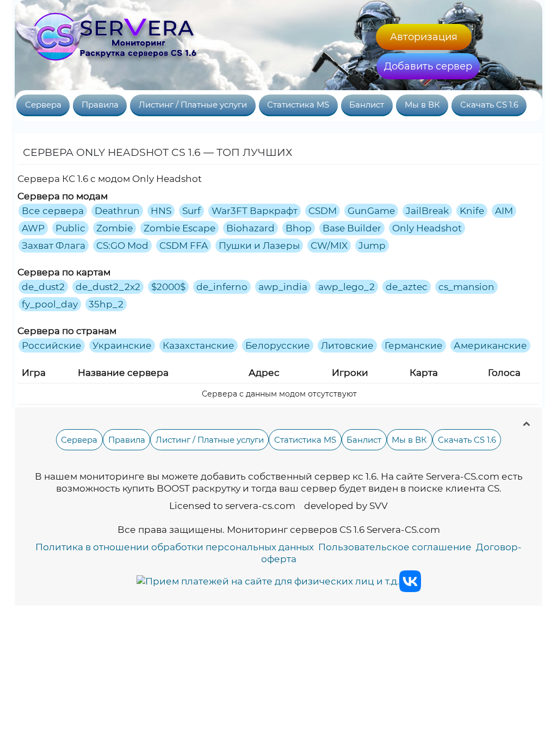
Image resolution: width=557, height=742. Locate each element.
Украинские (122, 345)
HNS (161, 210)
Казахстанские (198, 345)
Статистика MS (298, 104)
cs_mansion (466, 286)
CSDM (322, 210)
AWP (33, 228)
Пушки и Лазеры (259, 245)
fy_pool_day (50, 304)
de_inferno (221, 286)
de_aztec (407, 286)
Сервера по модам (62, 196)
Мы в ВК (422, 104)
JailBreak (427, 210)
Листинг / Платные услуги (193, 104)
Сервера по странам (66, 330)
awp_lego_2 (346, 286)
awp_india (282, 286)
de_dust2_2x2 (108, 286)
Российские (52, 345)
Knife (472, 210)
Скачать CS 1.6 (489, 104)
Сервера (43, 104)
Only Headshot (427, 228)
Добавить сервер (428, 66)
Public (70, 228)
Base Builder (352, 228)
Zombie (114, 228)
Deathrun (117, 210)
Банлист (366, 104)
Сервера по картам (63, 272)
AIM (504, 210)
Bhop (299, 228)
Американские (490, 345)
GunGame (371, 210)
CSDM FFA (183, 245)
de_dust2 (43, 286)
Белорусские (277, 345)
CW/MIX (329, 245)
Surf (191, 210)
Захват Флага (53, 245)
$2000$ (168, 286)
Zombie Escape (179, 228)
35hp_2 (106, 304)
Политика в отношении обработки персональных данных (174, 547)
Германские (414, 345)
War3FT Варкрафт (255, 210)
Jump (372, 245)
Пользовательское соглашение (395, 547)
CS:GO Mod (122, 245)
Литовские (347, 345)
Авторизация (423, 37)
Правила (100, 104)
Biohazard (250, 228)
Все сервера (53, 210)
